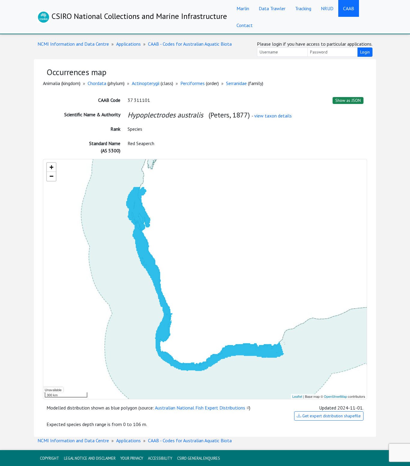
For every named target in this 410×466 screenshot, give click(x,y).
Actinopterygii (145, 83)
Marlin (243, 8)
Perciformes (192, 83)
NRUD (327, 8)
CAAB (348, 8)
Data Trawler (272, 8)
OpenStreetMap (335, 396)
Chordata (97, 83)
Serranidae (236, 83)
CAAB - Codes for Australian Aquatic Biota (190, 44)
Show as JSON (348, 100)
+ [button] (51, 167)
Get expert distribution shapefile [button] (331, 416)
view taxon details (273, 116)
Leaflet (297, 396)
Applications (128, 44)
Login (365, 52)
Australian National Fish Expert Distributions (200, 408)
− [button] (51, 176)
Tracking (303, 8)
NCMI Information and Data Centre (73, 44)
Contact (245, 25)
